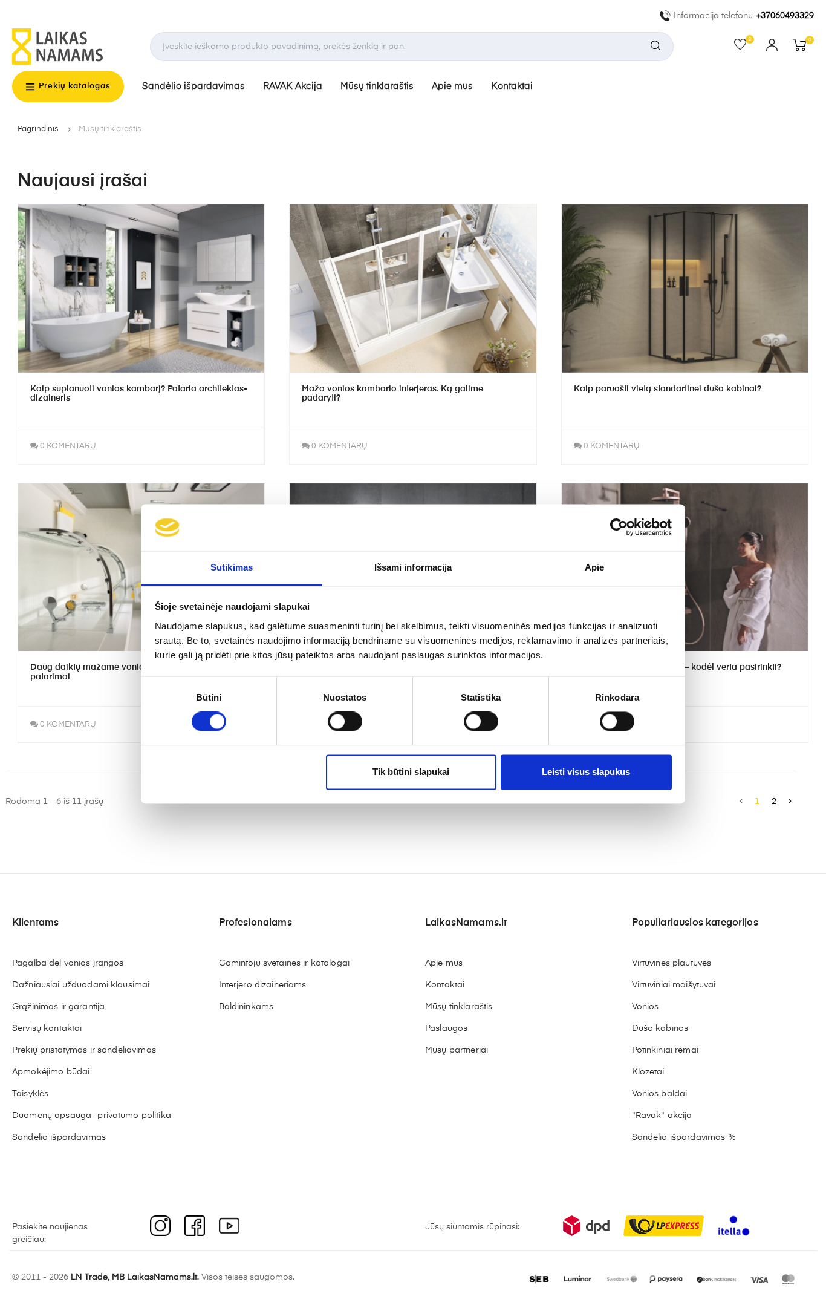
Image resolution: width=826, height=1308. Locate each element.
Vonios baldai (660, 1094)
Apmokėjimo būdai (50, 1072)
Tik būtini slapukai (410, 772)
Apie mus (452, 86)
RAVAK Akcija (292, 86)
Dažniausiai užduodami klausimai (80, 985)
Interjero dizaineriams (263, 985)
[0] (744, 47)
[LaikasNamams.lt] (57, 46)
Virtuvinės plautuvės (672, 963)
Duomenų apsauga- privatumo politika (91, 1115)
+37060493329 (785, 15)
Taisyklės (30, 1094)
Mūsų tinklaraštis (377, 86)
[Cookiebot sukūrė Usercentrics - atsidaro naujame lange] (619, 527)
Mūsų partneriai (456, 1050)
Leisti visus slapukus (586, 772)
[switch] (345, 721)
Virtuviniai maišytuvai (674, 985)
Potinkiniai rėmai (665, 1050)
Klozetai (648, 1072)
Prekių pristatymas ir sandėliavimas (84, 1050)
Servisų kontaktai (47, 1028)
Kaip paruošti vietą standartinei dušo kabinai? (667, 389)
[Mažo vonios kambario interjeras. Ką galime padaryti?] (413, 288)
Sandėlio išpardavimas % (684, 1137)
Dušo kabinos (660, 1028)
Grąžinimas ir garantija (58, 1006)
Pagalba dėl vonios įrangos (68, 963)
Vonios (645, 1006)
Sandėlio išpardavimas (193, 86)
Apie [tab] (594, 567)
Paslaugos (446, 1028)
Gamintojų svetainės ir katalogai (284, 963)
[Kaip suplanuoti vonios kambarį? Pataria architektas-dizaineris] (141, 288)
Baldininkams (246, 1006)
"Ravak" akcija (662, 1115)
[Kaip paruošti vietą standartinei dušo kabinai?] (685, 288)
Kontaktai (512, 86)
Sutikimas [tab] (231, 567)
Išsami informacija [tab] (413, 567)
